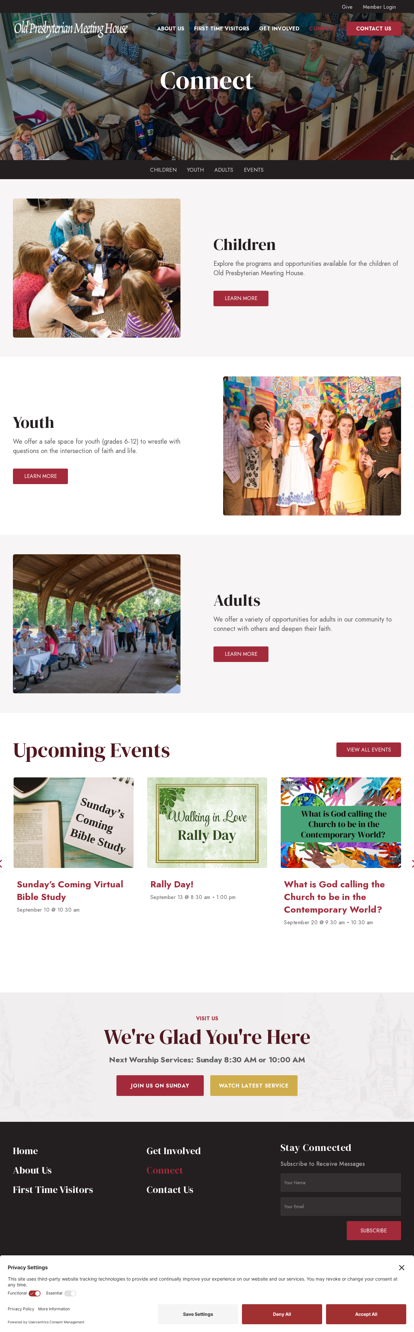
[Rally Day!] (130, 873)
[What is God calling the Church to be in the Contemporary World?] (264, 873)
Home (25, 1150)
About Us (32, 1170)
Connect (165, 1170)
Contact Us (170, 1189)
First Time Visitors (53, 1189)
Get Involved (174, 1150)
